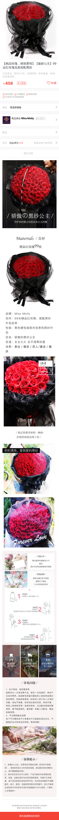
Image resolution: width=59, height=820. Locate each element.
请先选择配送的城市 (29, 815)
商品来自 (22, 118)
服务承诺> (40, 118)
